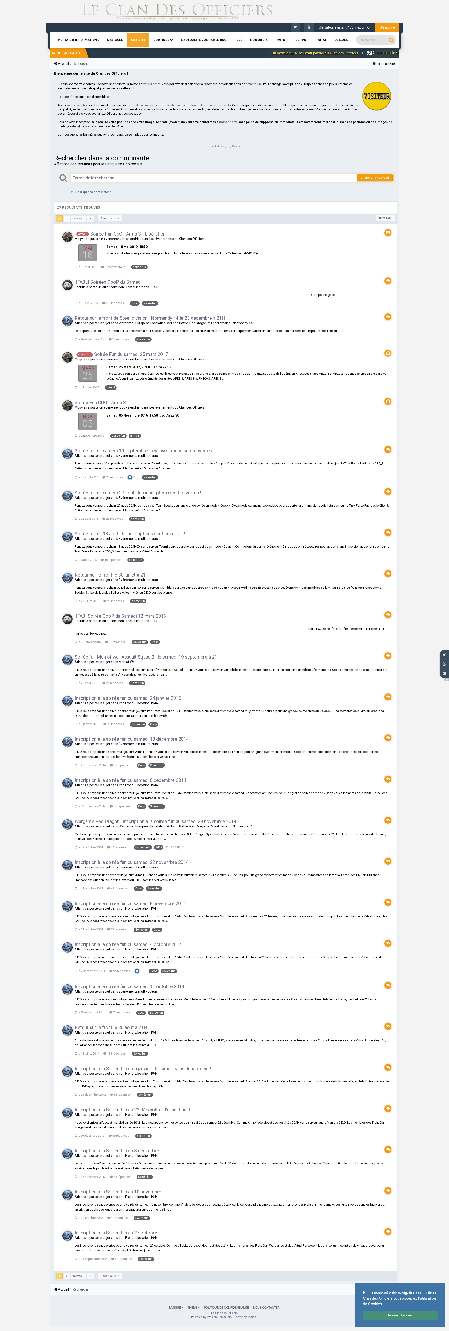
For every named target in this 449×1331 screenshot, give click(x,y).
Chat (322, 40)
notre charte (228, 122)
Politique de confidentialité (226, 1307)
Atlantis (80, 323)
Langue (175, 1307)
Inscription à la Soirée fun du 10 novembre (118, 1192)
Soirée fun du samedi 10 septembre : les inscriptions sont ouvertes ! (144, 450)
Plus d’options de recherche (92, 192)
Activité (138, 40)
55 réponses (122, 1094)
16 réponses (112, 560)
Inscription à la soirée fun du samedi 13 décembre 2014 (132, 739)
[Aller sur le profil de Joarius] (67, 285)
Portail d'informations (78, 40)
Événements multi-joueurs (138, 455)
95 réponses (121, 971)
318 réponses (114, 303)
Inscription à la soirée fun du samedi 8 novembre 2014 (130, 903)
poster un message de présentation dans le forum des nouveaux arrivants (181, 105)
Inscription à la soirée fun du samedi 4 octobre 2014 (128, 944)
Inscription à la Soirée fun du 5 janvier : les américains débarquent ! (143, 1068)
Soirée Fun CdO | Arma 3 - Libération (128, 234)
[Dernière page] (90, 218)
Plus (238, 40)
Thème (193, 1307)
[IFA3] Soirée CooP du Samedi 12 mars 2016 (120, 616)
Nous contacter (266, 1307)
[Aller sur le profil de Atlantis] (67, 321)
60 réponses (123, 1259)
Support (302, 40)
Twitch (281, 40)
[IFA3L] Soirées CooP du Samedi (108, 282)
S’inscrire (387, 27)
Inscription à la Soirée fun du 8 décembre (117, 1150)
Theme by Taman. (245, 1317)
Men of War (127, 662)
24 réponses (119, 847)
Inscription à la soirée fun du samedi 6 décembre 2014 (130, 780)
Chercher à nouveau (375, 177)
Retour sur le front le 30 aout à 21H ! (112, 1027)
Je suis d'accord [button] (400, 1315)
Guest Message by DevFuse (226, 146)
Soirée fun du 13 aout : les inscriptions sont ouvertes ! (130, 534)
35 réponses (121, 765)
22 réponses (114, 477)
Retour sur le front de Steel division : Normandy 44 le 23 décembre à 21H (150, 318)
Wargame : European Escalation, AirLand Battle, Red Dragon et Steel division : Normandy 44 (186, 323)
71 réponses (121, 1012)
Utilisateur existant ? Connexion (343, 27)
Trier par (385, 218)
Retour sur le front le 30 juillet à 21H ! (113, 575)
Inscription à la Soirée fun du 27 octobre (116, 1233)
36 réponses (121, 806)
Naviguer (115, 40)
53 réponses (119, 929)
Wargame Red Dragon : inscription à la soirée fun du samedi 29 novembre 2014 (155, 821)
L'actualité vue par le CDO (204, 40)
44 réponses (119, 1217)
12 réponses (120, 339)
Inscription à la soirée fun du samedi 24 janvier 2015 (128, 698)
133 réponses (116, 1053)
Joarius (80, 287)
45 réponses (121, 1177)
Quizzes (341, 40)
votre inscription (77, 105)
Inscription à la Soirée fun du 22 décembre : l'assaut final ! (133, 1110)
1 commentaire (114, 267)
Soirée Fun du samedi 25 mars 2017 (131, 354)
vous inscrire (151, 84)
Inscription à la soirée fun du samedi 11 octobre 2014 (129, 986)
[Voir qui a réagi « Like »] (130, 477)
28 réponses (114, 518)
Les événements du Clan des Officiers (177, 239)
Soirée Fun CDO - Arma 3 (100, 402)
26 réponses (117, 642)
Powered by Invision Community (211, 1317)
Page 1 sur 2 (109, 218)
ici (108, 96)
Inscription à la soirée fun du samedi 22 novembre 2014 (131, 862)
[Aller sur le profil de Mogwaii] (67, 237)
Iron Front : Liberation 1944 (137, 287)
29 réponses (115, 601)
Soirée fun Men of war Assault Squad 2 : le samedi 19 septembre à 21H (148, 657)
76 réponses (115, 724)
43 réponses (119, 888)
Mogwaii (81, 239)
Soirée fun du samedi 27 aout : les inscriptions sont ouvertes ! (138, 493)
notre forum (254, 84)
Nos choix (259, 40)
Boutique (161, 40)
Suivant (78, 218)
